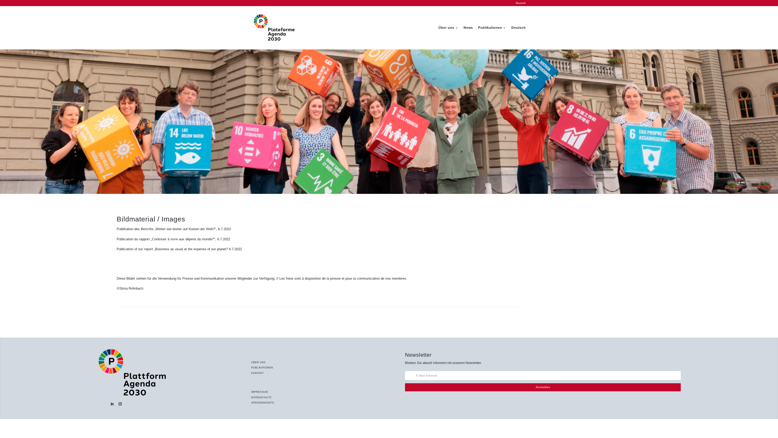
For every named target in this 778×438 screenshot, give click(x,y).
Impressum (259, 392)
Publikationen (490, 27)
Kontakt (257, 373)
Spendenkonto (262, 402)
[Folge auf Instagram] (120, 404)
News (468, 27)
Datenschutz (261, 397)
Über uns (446, 27)
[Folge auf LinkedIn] (112, 404)
